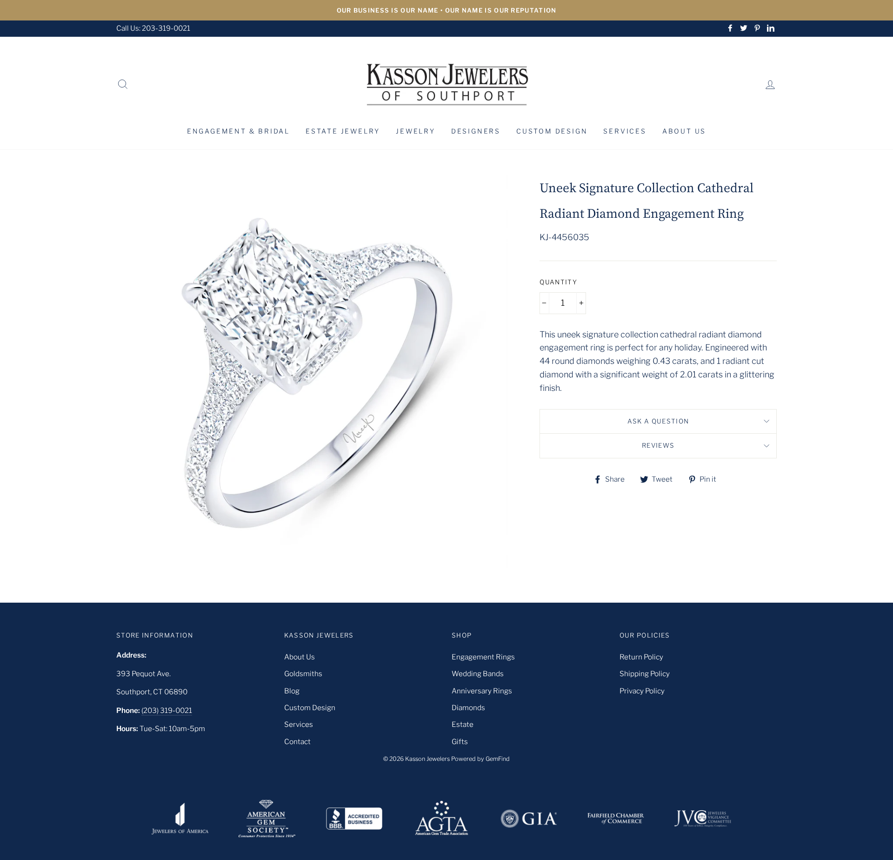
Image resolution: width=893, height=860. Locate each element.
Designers (475, 131)
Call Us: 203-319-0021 (153, 28)
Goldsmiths (303, 673)
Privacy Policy (642, 690)
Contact (297, 741)
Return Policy (641, 656)
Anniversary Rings (482, 690)
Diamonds (468, 707)
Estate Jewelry (343, 131)
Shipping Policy (645, 673)
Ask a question (658, 421)
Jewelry (415, 131)
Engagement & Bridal (238, 131)
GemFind (498, 758)
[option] (446, 10)
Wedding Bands (478, 673)
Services (624, 131)
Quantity (558, 282)
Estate (462, 724)
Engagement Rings (483, 656)
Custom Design (551, 131)
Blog (292, 690)
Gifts (460, 741)
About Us (684, 131)
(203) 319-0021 (166, 710)
